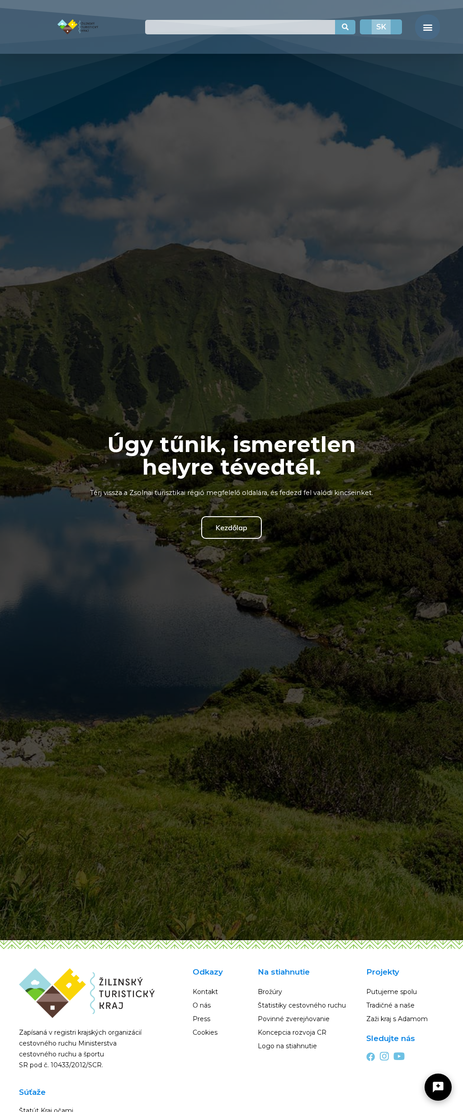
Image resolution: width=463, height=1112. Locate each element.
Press (201, 1019)
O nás (202, 1005)
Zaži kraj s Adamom (397, 1019)
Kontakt (205, 992)
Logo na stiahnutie (287, 1046)
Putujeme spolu (391, 992)
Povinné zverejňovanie (294, 1019)
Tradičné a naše (390, 1005)
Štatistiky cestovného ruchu (302, 1005)
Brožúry (270, 992)
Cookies (205, 1032)
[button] (427, 26)
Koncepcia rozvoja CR (292, 1032)
